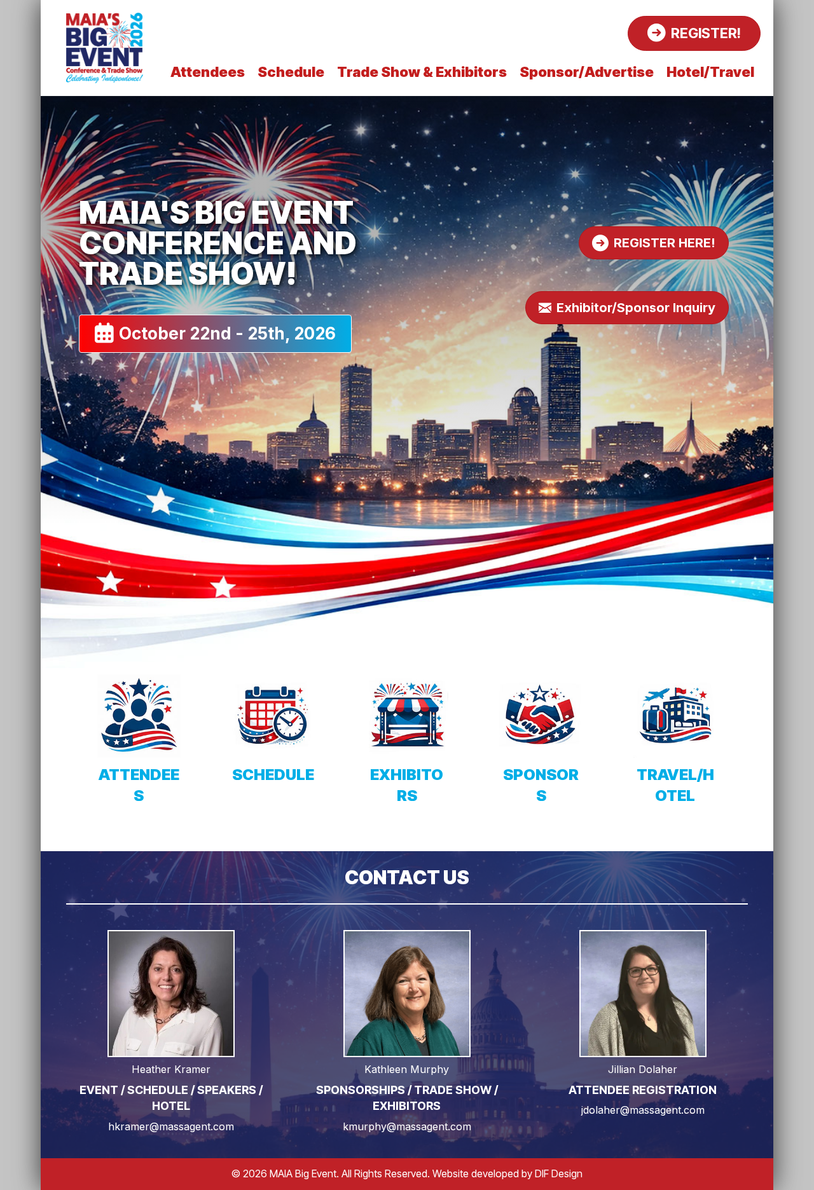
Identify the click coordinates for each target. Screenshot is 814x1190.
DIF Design (559, 1173)
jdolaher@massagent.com (643, 1110)
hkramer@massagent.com (171, 1126)
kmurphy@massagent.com (407, 1126)
